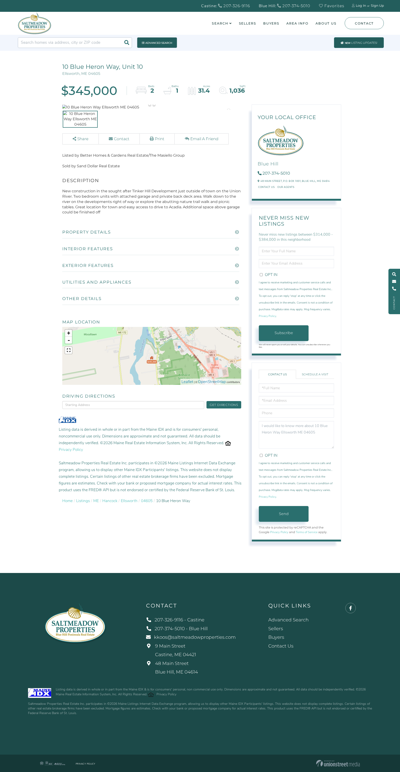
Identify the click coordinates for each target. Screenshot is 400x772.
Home (67, 500)
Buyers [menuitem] (271, 23)
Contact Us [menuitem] (281, 646)
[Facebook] (351, 608)
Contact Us (266, 187)
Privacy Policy (71, 449)
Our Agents (285, 187)
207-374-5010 (295, 5)
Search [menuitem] (220, 23)
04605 (147, 500)
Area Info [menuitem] (297, 23)
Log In (361, 5)
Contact (364, 23)
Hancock (109, 500)
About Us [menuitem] (326, 23)
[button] (127, 43)
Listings (83, 500)
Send (284, 514)
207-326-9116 (236, 5)
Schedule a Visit (315, 374)
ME (96, 500)
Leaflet (187, 381)
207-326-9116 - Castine (179, 620)
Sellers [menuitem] (247, 23)
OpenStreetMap (212, 381)
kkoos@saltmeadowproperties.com (195, 637)
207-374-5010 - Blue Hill (181, 628)
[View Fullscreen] (68, 350)
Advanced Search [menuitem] (288, 620)
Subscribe (284, 333)
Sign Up (377, 5)
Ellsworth (129, 500)
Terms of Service (307, 532)
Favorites (333, 5)
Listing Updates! (361, 43)
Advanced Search (158, 42)
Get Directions (224, 405)
